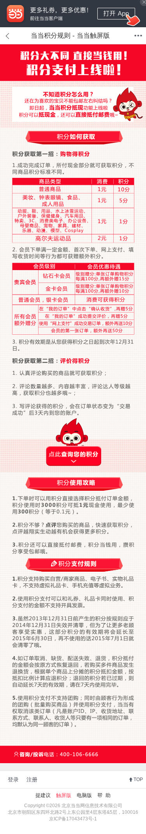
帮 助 (104, 795)
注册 (31, 779)
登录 (13, 779)
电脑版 (84, 795)
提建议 (43, 795)
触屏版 (63, 795)
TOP (138, 779)
